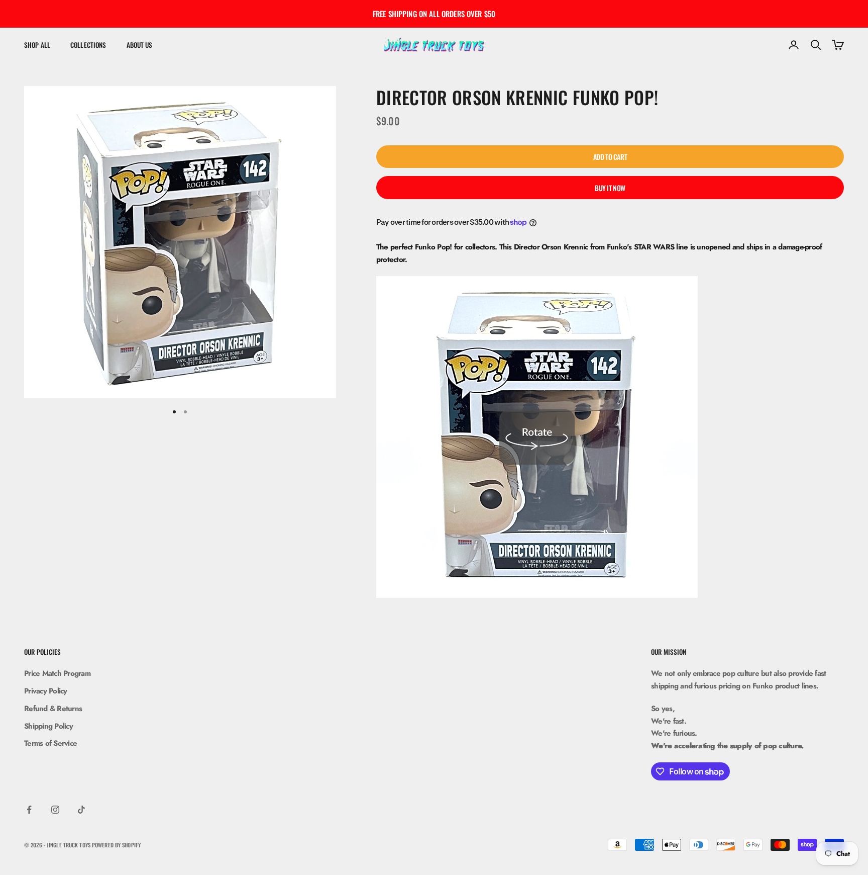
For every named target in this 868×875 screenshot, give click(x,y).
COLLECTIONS (88, 45)
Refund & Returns (53, 708)
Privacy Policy (45, 690)
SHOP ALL (37, 45)
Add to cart (610, 156)
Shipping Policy (48, 726)
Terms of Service (50, 743)
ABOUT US (140, 45)
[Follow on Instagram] (55, 810)
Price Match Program (57, 673)
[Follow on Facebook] (29, 810)
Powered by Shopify (116, 845)
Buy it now (610, 188)
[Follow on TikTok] (81, 810)
